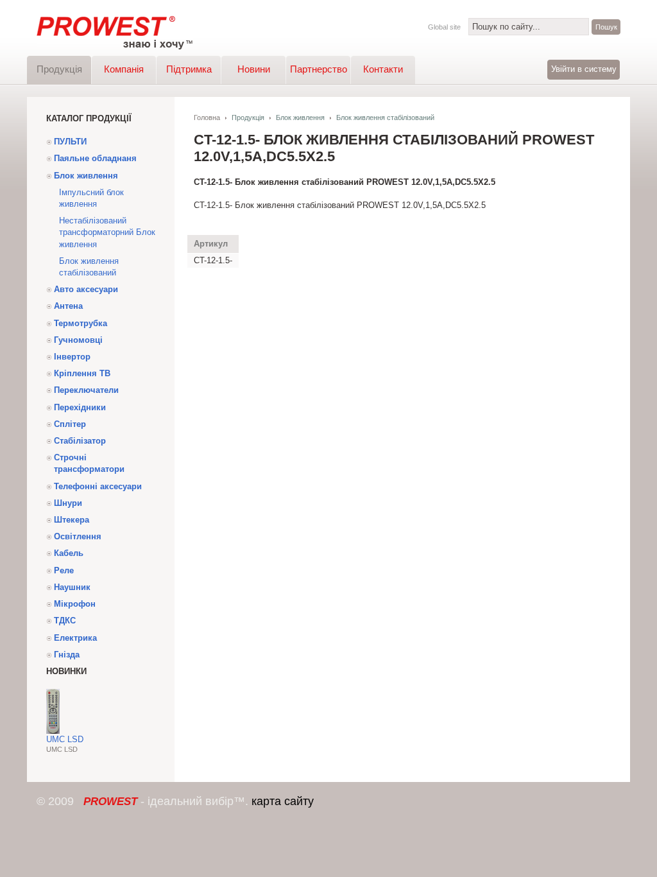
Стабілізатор (80, 441)
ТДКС (65, 620)
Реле (64, 570)
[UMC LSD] (53, 731)
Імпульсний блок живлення (91, 198)
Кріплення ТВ (82, 373)
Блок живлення (86, 175)
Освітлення (77, 536)
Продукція (59, 69)
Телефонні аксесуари (98, 486)
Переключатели (86, 390)
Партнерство (318, 69)
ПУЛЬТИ (70, 141)
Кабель (68, 553)
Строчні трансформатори (89, 463)
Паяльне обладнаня (95, 158)
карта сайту (283, 801)
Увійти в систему (584, 69)
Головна (207, 117)
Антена (68, 306)
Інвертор (72, 356)
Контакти (383, 69)
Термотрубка (80, 323)
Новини (253, 69)
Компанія (124, 69)
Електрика (75, 638)
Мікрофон (75, 604)
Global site (444, 27)
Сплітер (70, 424)
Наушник (72, 587)
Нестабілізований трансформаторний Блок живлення (107, 232)
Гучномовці (78, 340)
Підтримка (189, 69)
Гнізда (67, 654)
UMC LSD (64, 739)
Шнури (68, 503)
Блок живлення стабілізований (89, 266)
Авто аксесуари (86, 289)
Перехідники (80, 407)
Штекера (71, 520)
